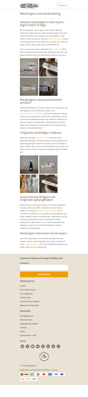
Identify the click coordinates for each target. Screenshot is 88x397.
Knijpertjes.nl (31, 365)
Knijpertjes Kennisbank (29, 324)
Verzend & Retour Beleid (29, 301)
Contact (23, 286)
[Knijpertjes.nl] (29, 5)
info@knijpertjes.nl (31, 244)
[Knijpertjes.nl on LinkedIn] (48, 346)
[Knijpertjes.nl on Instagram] (53, 346)
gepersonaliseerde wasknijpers (32, 113)
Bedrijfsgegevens (26, 316)
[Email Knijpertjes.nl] (58, 346)
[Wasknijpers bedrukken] (29, 173)
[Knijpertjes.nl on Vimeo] (38, 346)
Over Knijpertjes (26, 293)
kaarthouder (56, 49)
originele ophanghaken (48, 211)
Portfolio (23, 327)
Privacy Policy (25, 297)
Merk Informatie (26, 320)
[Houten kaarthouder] (29, 76)
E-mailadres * (25, 263)
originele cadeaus (42, 138)
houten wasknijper (55, 39)
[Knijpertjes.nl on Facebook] (27, 346)
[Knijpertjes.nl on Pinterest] (43, 346)
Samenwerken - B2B (28, 335)
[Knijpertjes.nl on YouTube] (32, 346)
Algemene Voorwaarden (29, 305)
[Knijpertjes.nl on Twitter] (22, 346)
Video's (23, 331)
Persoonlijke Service (28, 290)
